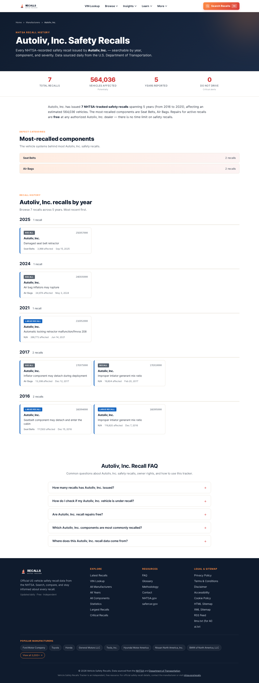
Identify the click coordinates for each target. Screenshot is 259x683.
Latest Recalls (98, 575)
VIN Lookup (92, 6)
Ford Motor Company (34, 647)
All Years (95, 592)
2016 (25, 396)
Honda (68, 647)
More (160, 6)
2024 (25, 263)
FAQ (144, 575)
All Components (99, 598)
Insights (128, 6)
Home (19, 22)
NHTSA (140, 670)
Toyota (55, 647)
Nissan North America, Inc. (169, 647)
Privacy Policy (203, 575)
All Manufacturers (101, 586)
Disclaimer (200, 586)
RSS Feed (200, 615)
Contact (147, 592)
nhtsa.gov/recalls (192, 675)
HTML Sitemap (203, 603)
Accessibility (202, 592)
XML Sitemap (202, 609)
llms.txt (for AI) (203, 620)
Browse (110, 6)
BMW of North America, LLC (204, 647)
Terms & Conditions (206, 581)
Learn (145, 6)
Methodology (150, 586)
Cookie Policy (202, 598)
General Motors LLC (89, 647)
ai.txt (197, 626)
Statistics (95, 603)
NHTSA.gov (149, 598)
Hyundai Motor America (136, 647)
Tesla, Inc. (112, 647)
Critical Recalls (99, 615)
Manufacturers (33, 22)
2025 (25, 219)
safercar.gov (150, 603)
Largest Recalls (99, 609)
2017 (25, 352)
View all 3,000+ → (32, 655)
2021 (25, 307)
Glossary (147, 581)
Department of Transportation (164, 670)
